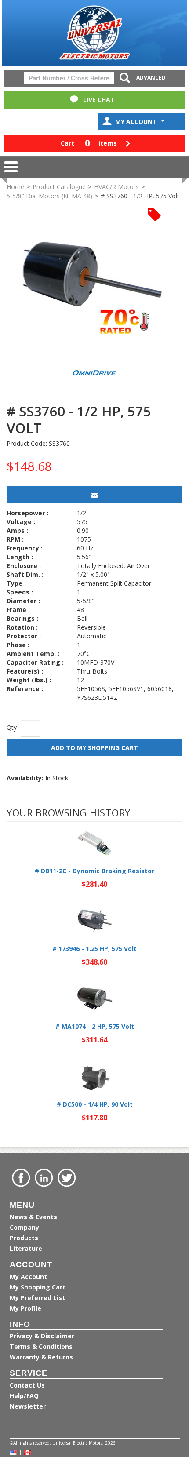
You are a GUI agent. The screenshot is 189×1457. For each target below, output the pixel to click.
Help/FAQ (24, 1395)
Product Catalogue (59, 186)
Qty (12, 727)
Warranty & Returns (41, 1357)
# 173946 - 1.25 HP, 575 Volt (94, 948)
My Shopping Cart (37, 1287)
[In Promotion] (154, 214)
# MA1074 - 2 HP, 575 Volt (94, 1026)
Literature (26, 1248)
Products (24, 1238)
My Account (137, 121)
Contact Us (27, 1385)
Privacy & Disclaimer (42, 1336)
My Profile (25, 1308)
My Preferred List (37, 1297)
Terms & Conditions (41, 1346)
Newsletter (28, 1406)
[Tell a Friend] (94, 494)
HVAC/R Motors (116, 186)
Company (24, 1227)
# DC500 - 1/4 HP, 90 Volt (95, 1104)
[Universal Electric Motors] (94, 32)
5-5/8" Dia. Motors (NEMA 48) (49, 196)
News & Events (33, 1217)
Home (15, 186)
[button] (94, 143)
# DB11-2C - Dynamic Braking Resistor (94, 871)
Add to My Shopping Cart (94, 747)
